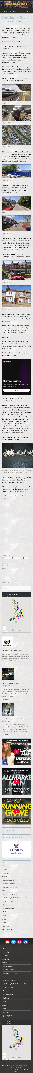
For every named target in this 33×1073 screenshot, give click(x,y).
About (4, 919)
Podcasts (6, 912)
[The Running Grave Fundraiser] (16, 642)
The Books (13, 11)
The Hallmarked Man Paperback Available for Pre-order (16, 720)
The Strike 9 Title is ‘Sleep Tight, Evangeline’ (12, 685)
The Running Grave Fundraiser (12, 650)
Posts (6, 11)
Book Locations (8, 880)
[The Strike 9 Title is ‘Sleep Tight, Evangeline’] (16, 674)
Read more (6, 664)
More (3, 891)
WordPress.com (16, 1071)
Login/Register (7, 930)
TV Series (22, 11)
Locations (5, 876)
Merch (5, 915)
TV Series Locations (9, 884)
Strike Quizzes (8, 901)
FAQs (4, 922)
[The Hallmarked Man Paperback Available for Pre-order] (16, 709)
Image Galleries (8, 908)
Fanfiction (6, 905)
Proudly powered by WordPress (12, 1069)
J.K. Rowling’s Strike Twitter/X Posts (15, 898)
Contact (6, 926)
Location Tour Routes (10, 887)
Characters (5, 873)
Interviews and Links (10, 894)
